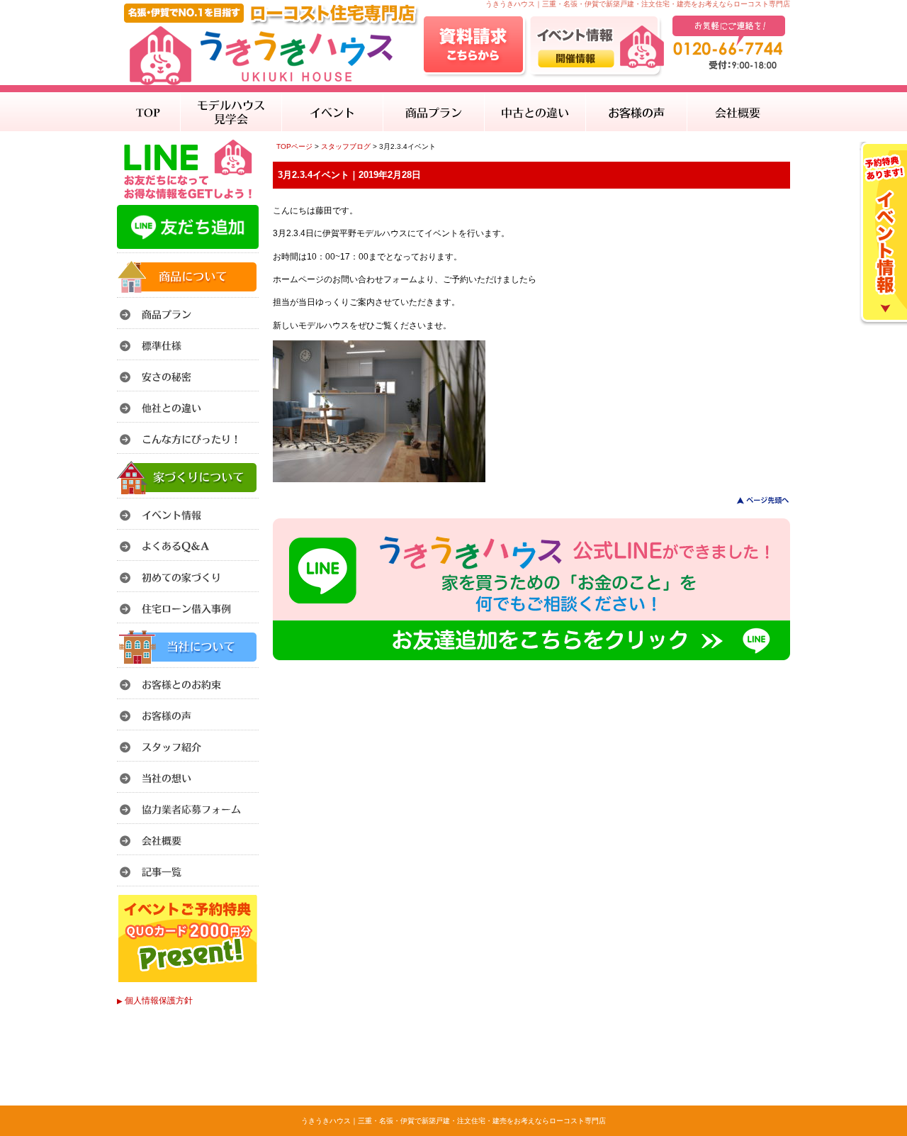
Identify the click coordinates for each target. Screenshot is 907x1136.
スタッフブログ (346, 146)
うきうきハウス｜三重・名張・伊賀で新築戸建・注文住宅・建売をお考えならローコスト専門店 (453, 1121)
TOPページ (294, 146)
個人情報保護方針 (155, 1001)
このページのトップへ (754, 500)
